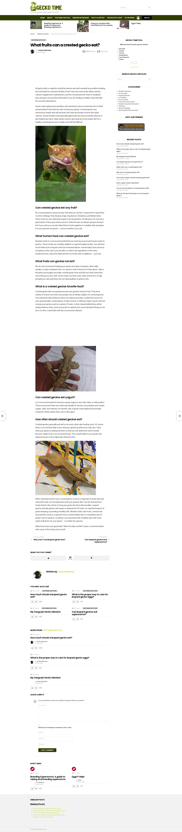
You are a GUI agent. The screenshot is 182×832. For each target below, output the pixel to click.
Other (121, 59)
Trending (32, 769)
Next (151, 26)
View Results (134, 67)
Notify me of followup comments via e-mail (54, 727)
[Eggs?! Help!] (123, 24)
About (50, 18)
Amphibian (123, 55)
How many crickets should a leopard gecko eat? (133, 178)
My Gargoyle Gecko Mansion (45, 611)
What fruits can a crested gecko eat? (129, 167)
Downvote (91, 558)
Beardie (122, 49)
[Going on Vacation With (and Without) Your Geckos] (83, 26)
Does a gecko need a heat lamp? (127, 183)
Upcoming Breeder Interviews (128, 110)
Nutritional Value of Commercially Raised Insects (49, 811)
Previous (31, 26)
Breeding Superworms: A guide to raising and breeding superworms (53, 25)
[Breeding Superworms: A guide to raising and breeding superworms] (36, 24)
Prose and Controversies (127, 102)
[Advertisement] (70, 70)
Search (149, 8)
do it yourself (123, 93)
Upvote (48, 558)
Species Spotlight (114, 18)
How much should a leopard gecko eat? (48, 595)
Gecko (121, 53)
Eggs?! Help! (136, 23)
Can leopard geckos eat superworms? (84, 613)
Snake (121, 51)
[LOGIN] (138, 17)
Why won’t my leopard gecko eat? (128, 172)
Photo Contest (98, 18)
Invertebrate (124, 57)
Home (42, 18)
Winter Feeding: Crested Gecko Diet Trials (46, 808)
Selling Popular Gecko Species (43, 817)
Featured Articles (62, 18)
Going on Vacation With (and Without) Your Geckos (102, 24)
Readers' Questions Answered (129, 104)
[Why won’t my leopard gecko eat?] (2, 416)
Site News (122, 106)
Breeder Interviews (81, 18)
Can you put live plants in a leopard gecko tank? (132, 188)
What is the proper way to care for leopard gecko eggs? (90, 595)
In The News (129, 18)
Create (147, 18)
